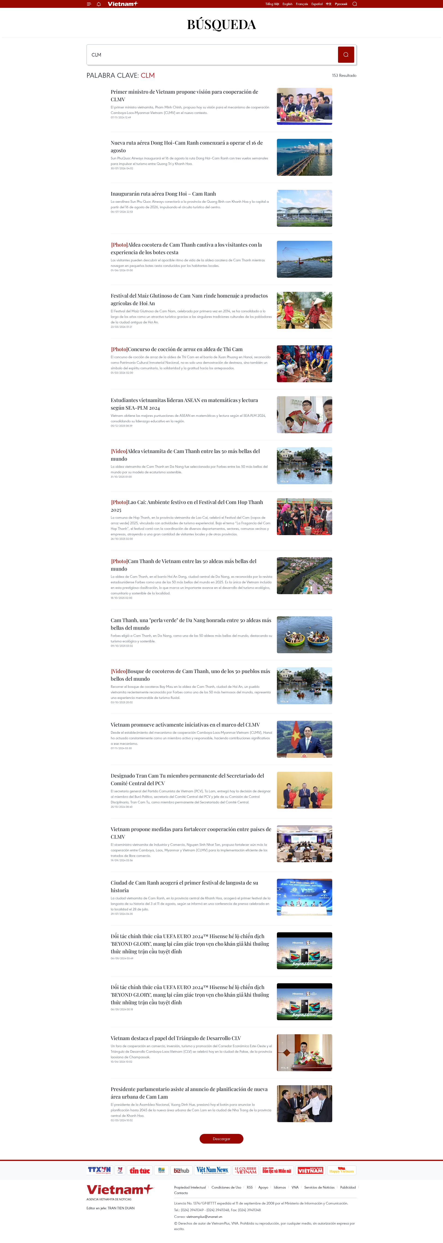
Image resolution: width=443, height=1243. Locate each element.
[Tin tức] (140, 1170)
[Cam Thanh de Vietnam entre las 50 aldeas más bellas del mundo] (304, 575)
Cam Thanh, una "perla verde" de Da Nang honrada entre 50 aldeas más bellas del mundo (191, 624)
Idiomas (280, 1187)
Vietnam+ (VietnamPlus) (123, 3)
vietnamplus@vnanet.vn (204, 1216)
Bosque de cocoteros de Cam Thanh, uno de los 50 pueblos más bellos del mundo (190, 675)
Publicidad (348, 1187)
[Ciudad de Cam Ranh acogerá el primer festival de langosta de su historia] (304, 897)
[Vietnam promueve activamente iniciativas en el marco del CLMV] (304, 739)
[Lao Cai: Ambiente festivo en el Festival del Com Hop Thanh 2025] (304, 516)
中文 (329, 4)
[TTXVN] (99, 1170)
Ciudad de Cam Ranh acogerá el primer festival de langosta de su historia (184, 886)
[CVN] (245, 1170)
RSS (250, 1187)
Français (302, 4)
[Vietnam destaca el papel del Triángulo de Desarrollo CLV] (304, 1052)
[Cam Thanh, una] (304, 634)
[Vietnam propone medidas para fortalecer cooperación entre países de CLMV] (304, 843)
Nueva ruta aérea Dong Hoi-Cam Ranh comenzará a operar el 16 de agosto (187, 146)
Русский (341, 4)
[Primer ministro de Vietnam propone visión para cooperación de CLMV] (304, 106)
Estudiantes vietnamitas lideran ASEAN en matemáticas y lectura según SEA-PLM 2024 (184, 403)
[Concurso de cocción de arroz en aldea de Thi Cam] (304, 363)
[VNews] (120, 1170)
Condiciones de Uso (226, 1187)
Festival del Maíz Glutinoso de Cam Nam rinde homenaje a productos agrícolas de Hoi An (189, 299)
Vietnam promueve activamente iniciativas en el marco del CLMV (185, 724)
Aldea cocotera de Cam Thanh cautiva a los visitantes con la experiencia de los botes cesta (186, 248)
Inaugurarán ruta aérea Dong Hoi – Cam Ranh (163, 193)
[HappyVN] (341, 1170)
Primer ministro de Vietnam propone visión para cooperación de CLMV (184, 95)
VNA (295, 1187)
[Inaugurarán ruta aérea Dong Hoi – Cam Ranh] (304, 208)
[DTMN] (277, 1170)
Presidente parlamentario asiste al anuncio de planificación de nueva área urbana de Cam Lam (189, 1092)
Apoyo (263, 1187)
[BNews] (161, 1170)
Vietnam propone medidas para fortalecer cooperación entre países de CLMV (191, 833)
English (288, 4)
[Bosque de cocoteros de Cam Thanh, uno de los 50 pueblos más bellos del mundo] (304, 685)
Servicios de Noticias (319, 1187)
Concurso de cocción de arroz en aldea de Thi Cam (185, 349)
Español (317, 4)
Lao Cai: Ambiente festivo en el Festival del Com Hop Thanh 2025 (187, 505)
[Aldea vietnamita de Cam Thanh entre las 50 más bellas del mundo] (304, 465)
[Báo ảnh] (310, 1170)
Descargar (221, 1138)
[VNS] (212, 1170)
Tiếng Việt (272, 4)
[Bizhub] (181, 1170)
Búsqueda (221, 23)
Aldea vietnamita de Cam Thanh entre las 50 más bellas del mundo (185, 454)
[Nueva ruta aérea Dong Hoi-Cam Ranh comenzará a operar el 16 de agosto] (304, 157)
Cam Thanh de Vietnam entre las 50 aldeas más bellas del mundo (183, 564)
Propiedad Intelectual (190, 1187)
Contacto (181, 1192)
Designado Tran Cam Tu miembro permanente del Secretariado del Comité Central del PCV (187, 779)
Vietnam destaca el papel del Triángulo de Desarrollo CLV (176, 1037)
